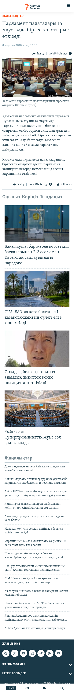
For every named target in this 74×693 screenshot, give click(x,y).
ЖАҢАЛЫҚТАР (13, 16)
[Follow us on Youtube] (23, 653)
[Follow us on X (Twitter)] (14, 653)
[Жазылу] (58, 653)
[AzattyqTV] (44, 688)
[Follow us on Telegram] (41, 653)
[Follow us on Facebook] (5, 653)
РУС (27, 688)
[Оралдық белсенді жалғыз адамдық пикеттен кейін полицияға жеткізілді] (37, 349)
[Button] (38, 53)
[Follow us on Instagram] (32, 653)
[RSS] (49, 653)
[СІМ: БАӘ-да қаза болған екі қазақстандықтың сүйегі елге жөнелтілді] (37, 289)
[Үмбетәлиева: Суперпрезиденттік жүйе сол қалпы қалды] (37, 408)
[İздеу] (62, 688)
